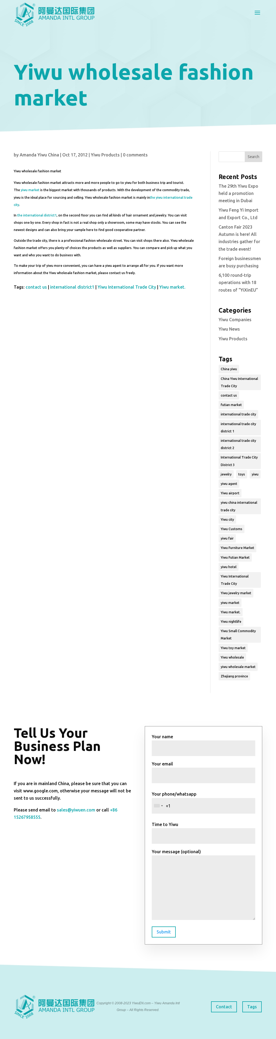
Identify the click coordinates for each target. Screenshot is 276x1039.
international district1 (72, 287)
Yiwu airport (230, 493)
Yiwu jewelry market (236, 593)
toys (241, 474)
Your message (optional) (176, 851)
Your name (162, 736)
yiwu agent (229, 483)
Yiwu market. (172, 287)
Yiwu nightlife (231, 621)
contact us (36, 287)
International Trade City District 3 (239, 461)
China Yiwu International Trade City (239, 382)
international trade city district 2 (238, 444)
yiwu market (30, 190)
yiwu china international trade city (239, 506)
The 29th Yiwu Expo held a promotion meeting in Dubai (238, 193)
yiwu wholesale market (238, 667)
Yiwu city (227, 519)
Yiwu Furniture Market (237, 548)
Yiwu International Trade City (127, 287)
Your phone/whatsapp (174, 794)
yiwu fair (227, 538)
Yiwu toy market (233, 648)
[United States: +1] (158, 805)
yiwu (255, 474)
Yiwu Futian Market (235, 557)
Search (253, 157)
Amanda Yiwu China (39, 154)
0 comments (135, 154)
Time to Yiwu (165, 824)
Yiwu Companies (235, 319)
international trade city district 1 (238, 427)
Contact (224, 1006)
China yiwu (229, 369)
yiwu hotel (228, 567)
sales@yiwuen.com (76, 809)
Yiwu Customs (231, 529)
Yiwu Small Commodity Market (238, 634)
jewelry (226, 474)
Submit (164, 931)
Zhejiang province (234, 676)
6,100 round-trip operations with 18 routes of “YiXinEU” (238, 282)
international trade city (238, 414)
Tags (252, 1006)
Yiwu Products (105, 154)
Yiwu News (229, 329)
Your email (162, 763)
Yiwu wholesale (232, 657)
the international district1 (37, 215)
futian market (231, 405)
